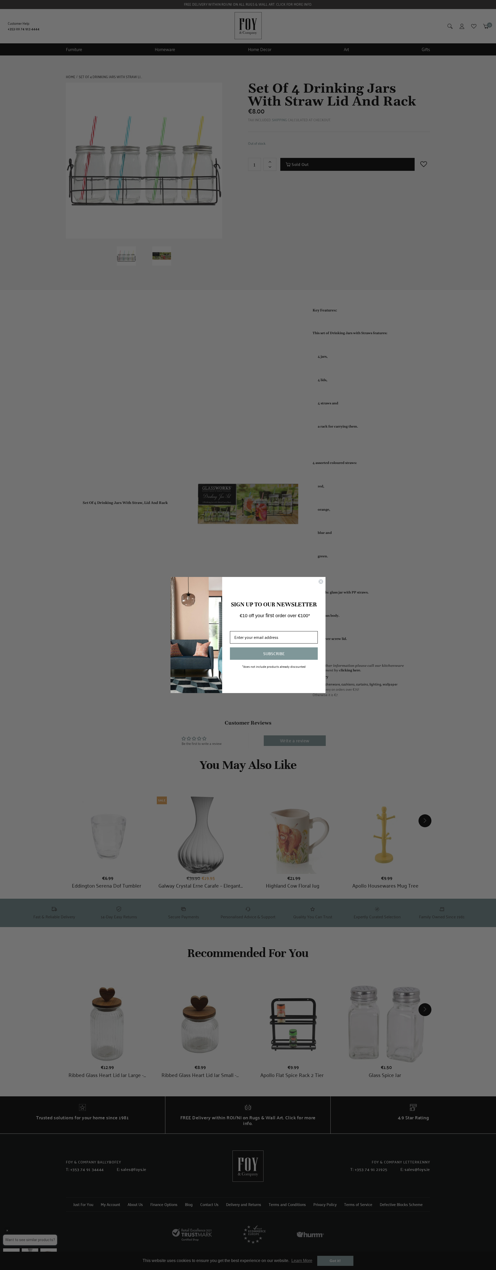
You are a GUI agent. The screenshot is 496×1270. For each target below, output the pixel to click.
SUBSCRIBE (274, 653)
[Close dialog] (320, 581)
